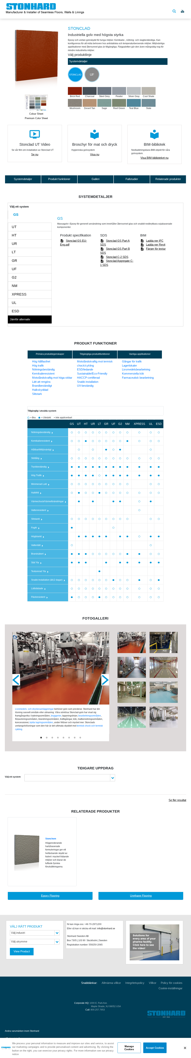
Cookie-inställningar (170, 988)
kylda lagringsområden (41, 722)
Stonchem (50, 838)
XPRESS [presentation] (19, 294)
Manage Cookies (129, 1048)
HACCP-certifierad (88, 377)
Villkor (152, 982)
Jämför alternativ (20, 319)
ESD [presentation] (15, 311)
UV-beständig (85, 385)
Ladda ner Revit (155, 244)
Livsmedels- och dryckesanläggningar (34, 709)
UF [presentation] (14, 269)
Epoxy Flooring (50, 895)
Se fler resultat (177, 800)
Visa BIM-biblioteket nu (154, 157)
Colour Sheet (36, 113)
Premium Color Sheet (36, 118)
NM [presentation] (14, 286)
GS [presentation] (15, 215)
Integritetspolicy (134, 982)
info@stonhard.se (106, 928)
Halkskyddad (40, 389)
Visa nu (94, 154)
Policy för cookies (171, 982)
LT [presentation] (14, 252)
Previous (16, 680)
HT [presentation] (14, 235)
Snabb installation (87, 381)
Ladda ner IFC (154, 240)
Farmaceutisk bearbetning (138, 377)
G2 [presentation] (14, 277)
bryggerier (56, 715)
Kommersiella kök (133, 373)
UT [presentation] (14, 227)
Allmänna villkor (111, 982)
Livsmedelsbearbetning (136, 369)
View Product (22, 951)
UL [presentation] (14, 303)
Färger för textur (156, 248)
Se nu (34, 154)
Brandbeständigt (42, 385)
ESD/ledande (85, 369)
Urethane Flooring (141, 895)
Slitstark (37, 393)
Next (105, 680)
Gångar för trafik (132, 361)
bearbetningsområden (89, 715)
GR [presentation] (14, 261)
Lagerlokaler (129, 365)
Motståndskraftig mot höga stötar (52, 377)
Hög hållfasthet (41, 361)
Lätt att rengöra (41, 381)
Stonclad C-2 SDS (117, 256)
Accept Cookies (155, 1047)
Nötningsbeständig (43, 369)
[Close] (185, 1048)
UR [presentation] (14, 244)
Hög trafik (38, 365)
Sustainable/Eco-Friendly (92, 373)
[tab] (30, 215)
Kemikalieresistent (43, 373)
